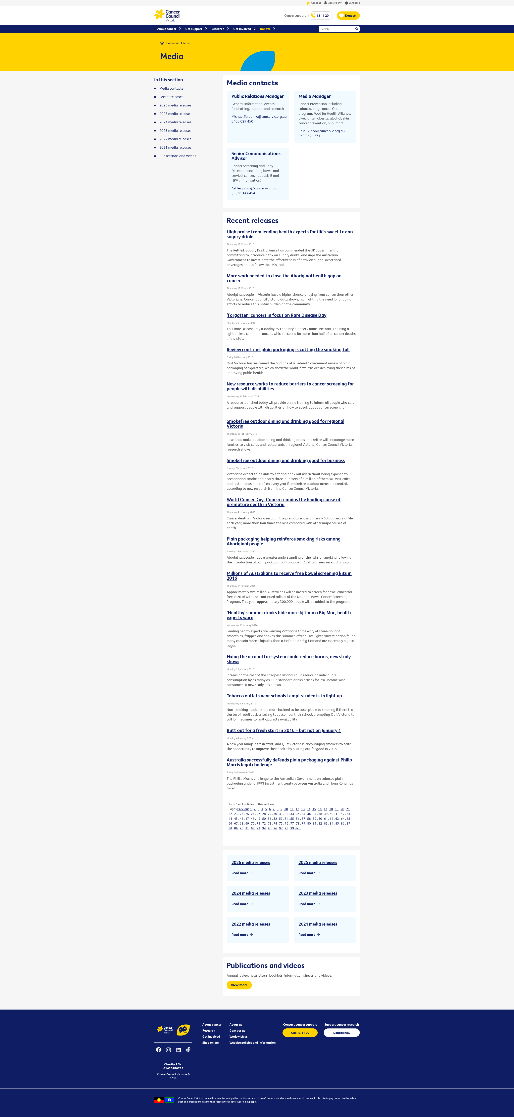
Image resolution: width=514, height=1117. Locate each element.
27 (258, 814)
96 (275, 828)
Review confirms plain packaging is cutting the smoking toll (288, 349)
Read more (240, 873)
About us (316, 2)
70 (253, 823)
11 (292, 809)
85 (337, 823)
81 (314, 823)
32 (286, 814)
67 (236, 823)
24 (241, 814)
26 (253, 814)
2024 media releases (251, 893)
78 (298, 823)
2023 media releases (318, 893)
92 (253, 828)
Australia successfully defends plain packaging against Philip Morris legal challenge (289, 762)
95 (269, 828)
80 (309, 823)
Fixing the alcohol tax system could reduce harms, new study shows (289, 658)
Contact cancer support (300, 1024)
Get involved (211, 1036)
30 (275, 814)
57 (303, 819)
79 (303, 823)
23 (236, 814)
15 (314, 809)
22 (230, 814)
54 (286, 819)
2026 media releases (251, 862)
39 (326, 814)
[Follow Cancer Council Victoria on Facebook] (158, 1052)
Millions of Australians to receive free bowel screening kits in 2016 (289, 575)
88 (230, 828)
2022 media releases (251, 924)
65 (348, 819)
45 (236, 819)
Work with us (238, 1036)
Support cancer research (341, 1024)
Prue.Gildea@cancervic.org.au (322, 131)
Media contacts (171, 88)
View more (239, 985)
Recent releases (171, 97)
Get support (193, 29)
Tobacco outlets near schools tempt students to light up (284, 696)
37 (314, 814)
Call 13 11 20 (300, 1033)
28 (264, 814)
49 (258, 819)
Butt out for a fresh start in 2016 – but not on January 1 (284, 730)
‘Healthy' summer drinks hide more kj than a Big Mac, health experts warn (289, 614)
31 (281, 814)
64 (343, 819)
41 (337, 814)
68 (241, 823)
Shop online (210, 1042)
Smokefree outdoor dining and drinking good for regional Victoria (285, 423)
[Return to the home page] (167, 20)
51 (269, 819)
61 (326, 819)
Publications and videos (177, 156)
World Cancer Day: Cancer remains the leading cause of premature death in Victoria (284, 501)
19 (337, 809)
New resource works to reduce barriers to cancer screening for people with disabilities (290, 386)
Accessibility (335, 2)
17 (325, 809)
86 (343, 823)
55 (292, 819)
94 (264, 828)
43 (348, 814)
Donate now (341, 1033)
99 (292, 828)
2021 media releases (318, 924)
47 (247, 819)
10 (286, 809)
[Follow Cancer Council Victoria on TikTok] (188, 1052)
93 (258, 828)
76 (286, 823)
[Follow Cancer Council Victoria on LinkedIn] (178, 1052)
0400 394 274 (309, 135)
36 (309, 814)
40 (331, 814)
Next (298, 828)
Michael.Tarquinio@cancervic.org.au (259, 116)
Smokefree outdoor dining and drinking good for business (286, 460)
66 (230, 823)
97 (281, 828)
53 (281, 819)
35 (303, 814)
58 (309, 819)
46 (241, 819)
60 (320, 819)
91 (247, 828)
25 (247, 814)
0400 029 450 (242, 121)
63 (337, 819)
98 (286, 828)
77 (292, 823)
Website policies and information (252, 1042)
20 (342, 809)
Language (354, 2)
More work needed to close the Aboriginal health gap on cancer (284, 278)
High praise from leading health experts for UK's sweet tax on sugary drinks (290, 234)
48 (253, 819)
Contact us (237, 1030)
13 (303, 809)
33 (292, 814)
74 (275, 823)
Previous (243, 809)
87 (348, 823)
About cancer (211, 1024)
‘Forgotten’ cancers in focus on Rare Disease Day (276, 315)
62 (331, 819)
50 (264, 819)
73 (269, 823)
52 (275, 819)
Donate (350, 15)
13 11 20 (323, 15)
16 (320, 809)
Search (357, 29)
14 (308, 809)
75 (281, 823)
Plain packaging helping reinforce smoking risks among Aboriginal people (284, 541)
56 (298, 819)
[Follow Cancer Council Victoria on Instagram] (168, 1052)
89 (236, 828)
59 (314, 819)
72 (264, 823)
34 (298, 814)
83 (326, 823)
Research (208, 1030)
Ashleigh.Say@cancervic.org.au (255, 188)
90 (241, 828)
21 (348, 809)
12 (297, 809)
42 (343, 814)
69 (247, 823)
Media (187, 43)
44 (230, 819)
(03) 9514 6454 (243, 193)
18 (331, 809)
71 (258, 823)
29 (269, 814)
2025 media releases (318, 862)
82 (320, 823)
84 (331, 823)
